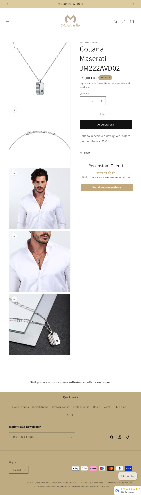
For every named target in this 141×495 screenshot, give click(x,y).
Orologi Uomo (81, 407)
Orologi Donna (60, 407)
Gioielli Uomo (40, 407)
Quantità (84, 93)
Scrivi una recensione (106, 187)
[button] (8, 22)
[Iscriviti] (71, 437)
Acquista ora (105, 124)
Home (96, 407)
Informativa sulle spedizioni (85, 486)
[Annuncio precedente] (7, 4)
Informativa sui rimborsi (92, 482)
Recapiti (106, 486)
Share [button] (87, 152)
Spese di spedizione (107, 83)
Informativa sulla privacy (119, 482)
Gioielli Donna (20, 407)
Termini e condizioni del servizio (52, 486)
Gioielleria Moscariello (46, 482)
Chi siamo (120, 407)
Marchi (107, 407)
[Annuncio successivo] (134, 4)
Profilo (70, 415)
